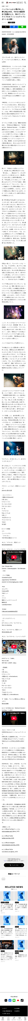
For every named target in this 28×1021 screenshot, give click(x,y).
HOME (3, 6)
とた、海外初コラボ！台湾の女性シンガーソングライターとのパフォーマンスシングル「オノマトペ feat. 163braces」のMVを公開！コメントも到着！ (21, 932)
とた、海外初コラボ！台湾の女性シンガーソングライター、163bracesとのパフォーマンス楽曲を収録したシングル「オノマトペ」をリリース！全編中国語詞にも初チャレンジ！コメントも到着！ (7, 956)
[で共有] (6, 27)
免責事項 (17, 1011)
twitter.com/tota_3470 (8, 838)
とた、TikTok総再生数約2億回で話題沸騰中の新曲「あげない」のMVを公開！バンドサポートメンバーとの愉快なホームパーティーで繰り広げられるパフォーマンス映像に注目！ (7, 932)
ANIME (16, 951)
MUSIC (13, 22)
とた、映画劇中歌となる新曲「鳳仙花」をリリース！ (21, 956)
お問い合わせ (7, 1013)
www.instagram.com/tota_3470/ (10, 845)
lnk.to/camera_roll (7, 632)
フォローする (15, 865)
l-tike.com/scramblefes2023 (10, 611)
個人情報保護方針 (8, 1011)
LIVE (7, 6)
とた (5, 860)
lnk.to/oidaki (5, 703)
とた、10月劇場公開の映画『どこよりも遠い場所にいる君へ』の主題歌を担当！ (21, 907)
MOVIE (2, 902)
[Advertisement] (14, 979)
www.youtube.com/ (7, 831)
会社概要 (17, 1008)
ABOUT (5, 1008)
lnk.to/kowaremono (7, 544)
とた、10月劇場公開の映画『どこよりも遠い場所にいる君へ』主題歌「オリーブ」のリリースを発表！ (7, 907)
